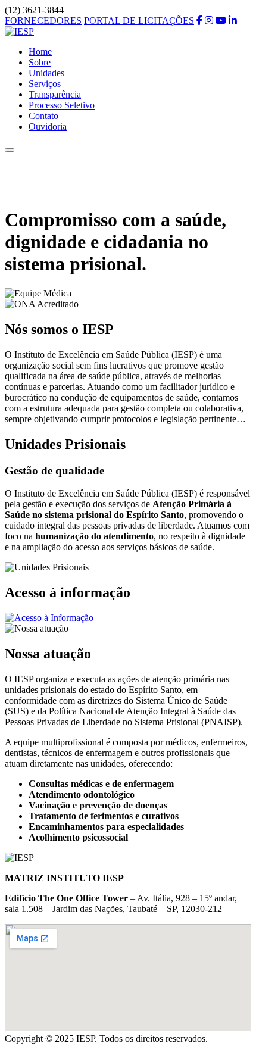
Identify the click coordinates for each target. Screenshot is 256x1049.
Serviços (45, 84)
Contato (43, 116)
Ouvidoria (48, 126)
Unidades (46, 73)
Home (40, 51)
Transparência (55, 94)
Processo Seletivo (62, 105)
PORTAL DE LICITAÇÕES (139, 20)
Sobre (40, 62)
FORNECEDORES (43, 20)
